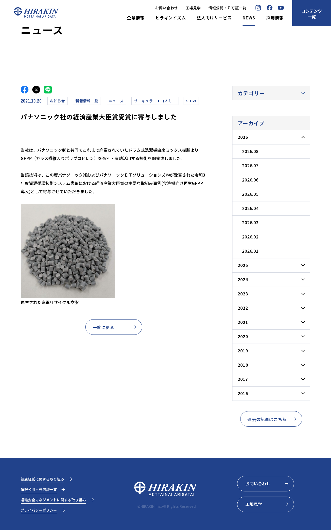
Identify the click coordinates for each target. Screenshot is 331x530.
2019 (243, 350)
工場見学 (193, 7)
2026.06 (250, 180)
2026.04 (250, 208)
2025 (243, 265)
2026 (243, 137)
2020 (243, 336)
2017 (243, 379)
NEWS (249, 18)
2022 (243, 308)
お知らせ (57, 100)
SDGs (191, 100)
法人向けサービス (214, 18)
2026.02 (250, 237)
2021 (243, 322)
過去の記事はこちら (267, 419)
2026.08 (250, 151)
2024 (243, 279)
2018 (243, 365)
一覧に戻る (103, 327)
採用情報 (275, 18)
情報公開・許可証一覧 (227, 7)
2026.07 (250, 165)
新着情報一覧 (87, 100)
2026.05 (250, 194)
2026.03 (250, 222)
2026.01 (250, 251)
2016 (243, 393)
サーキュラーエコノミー (155, 100)
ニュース (116, 100)
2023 (243, 294)
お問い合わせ (166, 7)
